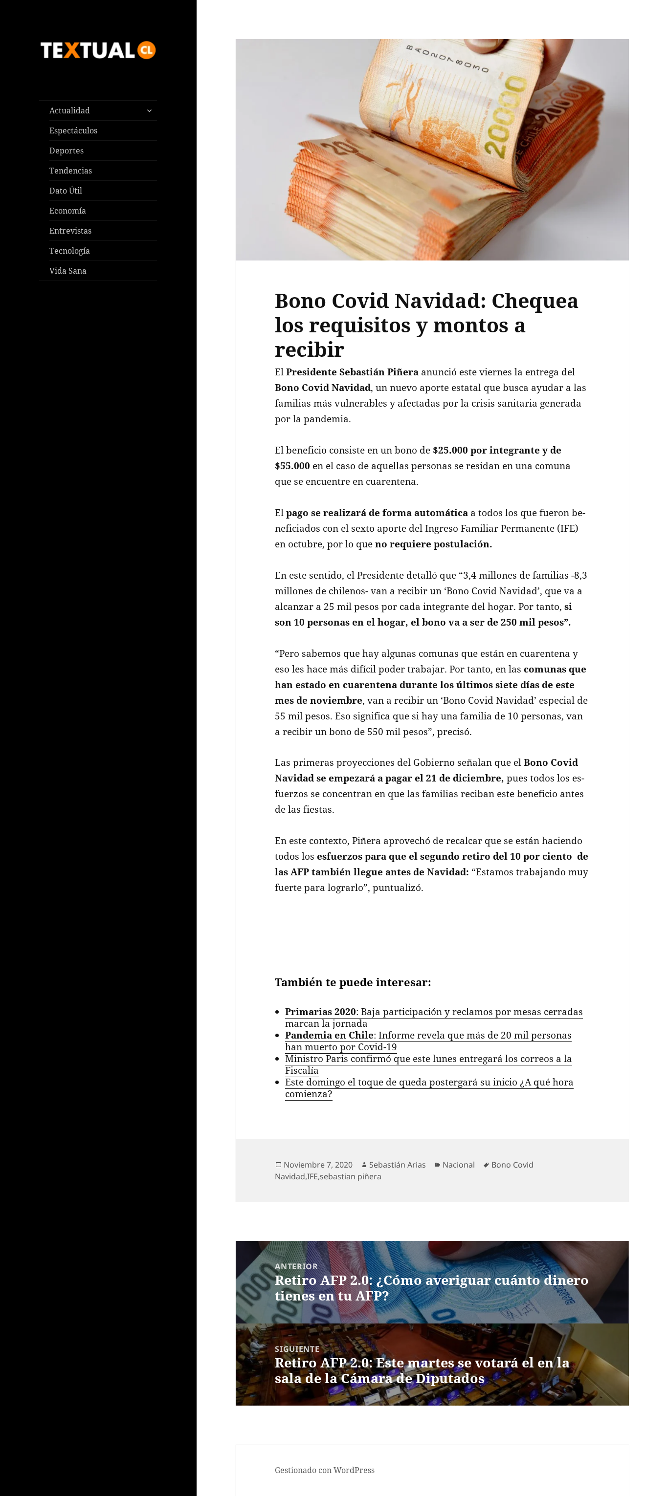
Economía (67, 210)
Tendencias (70, 170)
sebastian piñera (350, 1176)
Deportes (66, 150)
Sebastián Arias (397, 1164)
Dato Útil (65, 190)
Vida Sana (68, 270)
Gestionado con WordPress (325, 1470)
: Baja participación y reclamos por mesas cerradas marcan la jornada (434, 1017)
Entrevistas (70, 230)
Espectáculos (73, 130)
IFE (312, 1176)
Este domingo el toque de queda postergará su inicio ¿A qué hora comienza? (429, 1088)
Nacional (459, 1164)
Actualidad (69, 110)
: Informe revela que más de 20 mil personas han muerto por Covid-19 (428, 1041)
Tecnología (69, 250)
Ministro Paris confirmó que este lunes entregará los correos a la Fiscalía (428, 1064)
